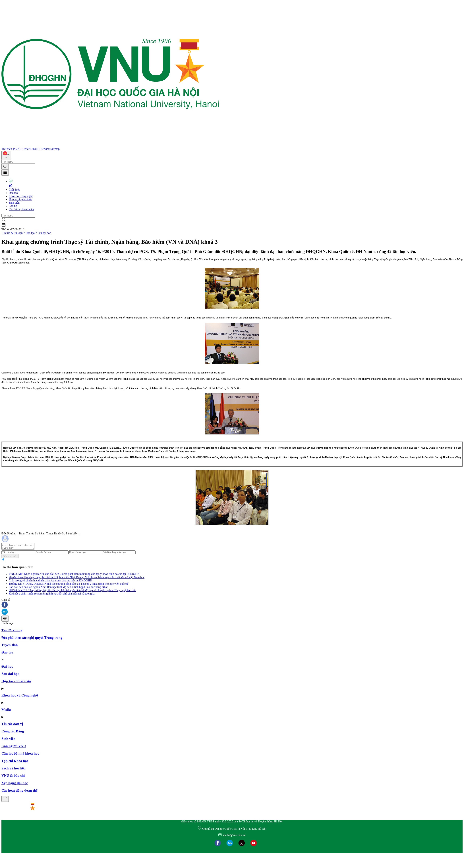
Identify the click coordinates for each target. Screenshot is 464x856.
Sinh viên (14, 202)
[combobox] (6, 155)
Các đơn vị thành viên (21, 209)
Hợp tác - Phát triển (16, 681)
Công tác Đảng (12, 731)
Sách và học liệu (13, 768)
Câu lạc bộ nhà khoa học (20, 753)
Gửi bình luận (10, 556)
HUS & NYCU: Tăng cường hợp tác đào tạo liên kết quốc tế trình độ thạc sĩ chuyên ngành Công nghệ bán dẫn (72, 590)
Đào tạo (13, 192)
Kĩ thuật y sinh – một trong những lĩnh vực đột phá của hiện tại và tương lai (52, 593)
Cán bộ (13, 205)
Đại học (7, 666)
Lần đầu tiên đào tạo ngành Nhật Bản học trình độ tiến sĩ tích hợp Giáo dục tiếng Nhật (58, 587)
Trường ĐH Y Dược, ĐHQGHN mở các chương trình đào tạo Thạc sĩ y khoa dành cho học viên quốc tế (68, 583)
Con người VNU (13, 746)
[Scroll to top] (5, 799)
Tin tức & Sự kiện (12, 232)
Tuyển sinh (9, 645)
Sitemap (55, 148)
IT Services (43, 148)
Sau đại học (44, 232)
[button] (232, 604)
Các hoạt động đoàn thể (19, 790)
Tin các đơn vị (12, 724)
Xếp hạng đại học (14, 783)
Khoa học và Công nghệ (19, 695)
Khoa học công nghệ (21, 196)
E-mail (33, 148)
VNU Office (22, 148)
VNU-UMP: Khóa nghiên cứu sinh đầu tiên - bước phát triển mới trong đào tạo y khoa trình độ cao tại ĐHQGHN (74, 573)
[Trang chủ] (110, 145)
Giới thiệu (14, 189)
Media (6, 710)
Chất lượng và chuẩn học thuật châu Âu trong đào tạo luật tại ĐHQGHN (50, 580)
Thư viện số (8, 148)
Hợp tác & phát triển (20, 199)
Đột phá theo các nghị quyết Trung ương (31, 638)
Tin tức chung (11, 630)
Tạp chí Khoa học (14, 761)
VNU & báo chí (13, 775)
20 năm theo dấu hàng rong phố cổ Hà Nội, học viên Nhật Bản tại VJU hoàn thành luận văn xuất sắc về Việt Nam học (76, 577)
